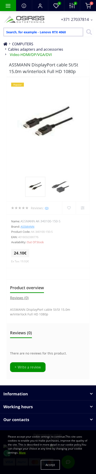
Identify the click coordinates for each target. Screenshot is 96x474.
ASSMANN (27, 227)
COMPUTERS (22, 44)
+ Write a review (28, 367)
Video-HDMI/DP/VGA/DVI (31, 54)
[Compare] (82, 208)
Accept (50, 465)
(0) (46, 208)
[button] (40, 5)
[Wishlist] (69, 208)
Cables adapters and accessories (35, 49)
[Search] (88, 32)
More (22, 452)
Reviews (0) (19, 297)
